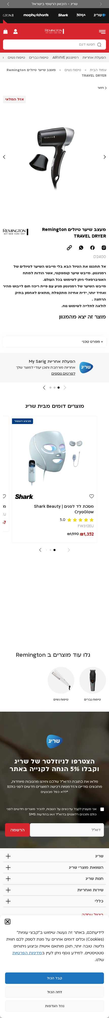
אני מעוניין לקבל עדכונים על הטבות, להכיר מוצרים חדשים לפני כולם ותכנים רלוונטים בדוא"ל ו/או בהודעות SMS (52, 811)
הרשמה (17, 830)
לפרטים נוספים (63, 373)
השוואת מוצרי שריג (86, 867)
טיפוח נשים (16, 57)
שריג (99, 856)
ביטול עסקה (92, 915)
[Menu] (102, 31)
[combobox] (54, 44)
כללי (99, 901)
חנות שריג (94, 878)
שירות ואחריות (90, 890)
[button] (7, 921)
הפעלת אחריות (94, 57)
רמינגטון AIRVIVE (65, 57)
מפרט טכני (91, 341)
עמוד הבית (98, 70)
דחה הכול (54, 992)
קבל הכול (54, 978)
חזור (101, 88)
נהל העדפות (54, 1006)
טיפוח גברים (38, 57)
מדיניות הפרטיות (27, 953)
